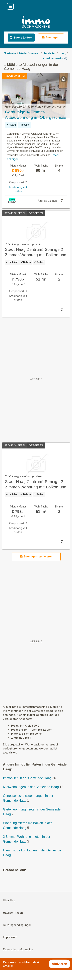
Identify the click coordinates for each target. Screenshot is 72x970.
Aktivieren (59, 964)
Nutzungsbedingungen (17, 924)
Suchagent (53, 37)
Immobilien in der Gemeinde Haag (27, 778)
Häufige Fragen (13, 912)
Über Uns (9, 900)
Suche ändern (23, 37)
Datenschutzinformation (18, 949)
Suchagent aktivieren (38, 556)
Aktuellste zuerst (52, 58)
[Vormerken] (63, 79)
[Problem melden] (62, 200)
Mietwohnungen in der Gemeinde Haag (31, 787)
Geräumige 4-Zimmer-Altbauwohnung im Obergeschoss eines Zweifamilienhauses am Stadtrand (35, 115)
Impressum (10, 937)
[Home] (36, 22)
